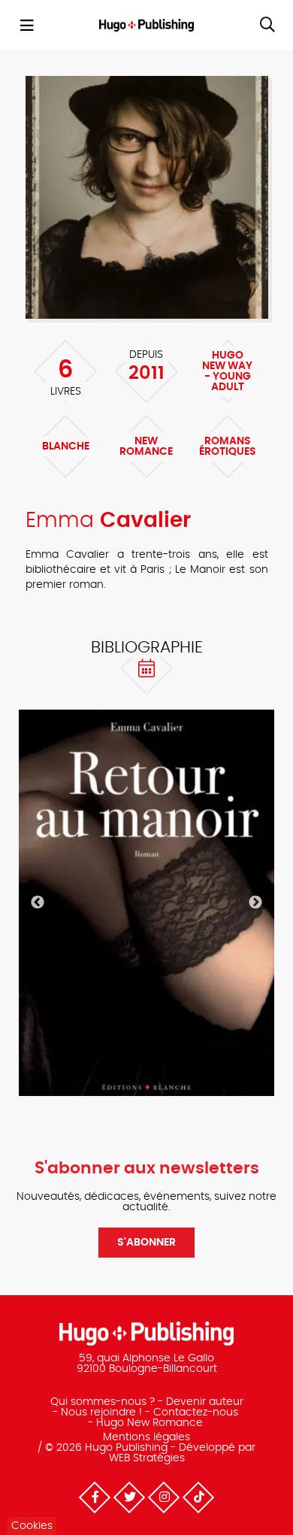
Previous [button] (38, 903)
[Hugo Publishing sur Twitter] (129, 1497)
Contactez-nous (195, 1412)
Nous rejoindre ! (101, 1412)
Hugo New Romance (149, 1423)
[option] (146, 902)
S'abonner (146, 1242)
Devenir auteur (204, 1402)
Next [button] (255, 903)
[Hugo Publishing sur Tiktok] (198, 1497)
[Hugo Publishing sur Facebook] (94, 1497)
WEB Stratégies (147, 1458)
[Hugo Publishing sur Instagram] (164, 1497)
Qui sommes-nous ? (102, 1402)
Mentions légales (146, 1437)
